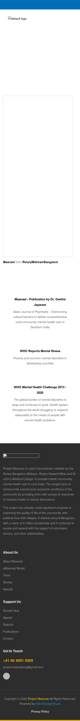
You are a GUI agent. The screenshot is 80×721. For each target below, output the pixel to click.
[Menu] (4, 19)
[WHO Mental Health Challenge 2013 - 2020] (40, 379)
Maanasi (9, 262)
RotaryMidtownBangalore (40, 262)
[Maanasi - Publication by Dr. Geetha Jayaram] (40, 291)
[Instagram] (6, 676)
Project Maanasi (38, 699)
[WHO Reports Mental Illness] (40, 343)
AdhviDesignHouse (48, 703)
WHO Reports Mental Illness (40, 351)
